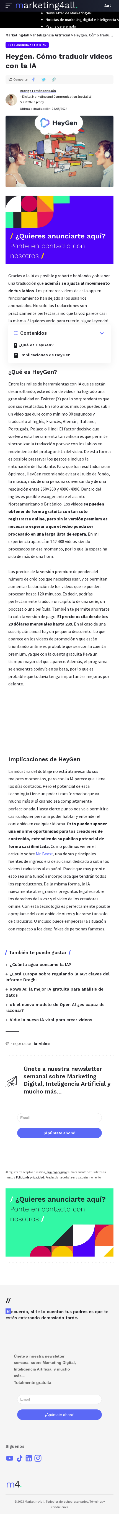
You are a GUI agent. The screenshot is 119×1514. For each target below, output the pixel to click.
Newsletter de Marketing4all (69, 12)
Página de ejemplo (61, 26)
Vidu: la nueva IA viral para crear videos (51, 1019)
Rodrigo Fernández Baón (38, 91)
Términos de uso (55, 1172)
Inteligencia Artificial (27, 45)
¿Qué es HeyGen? (36, 345)
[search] (97, 6)
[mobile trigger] (10, 6)
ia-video (42, 1043)
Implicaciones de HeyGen (45, 355)
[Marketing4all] (46, 6)
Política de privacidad (30, 1177)
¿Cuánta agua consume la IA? (40, 964)
